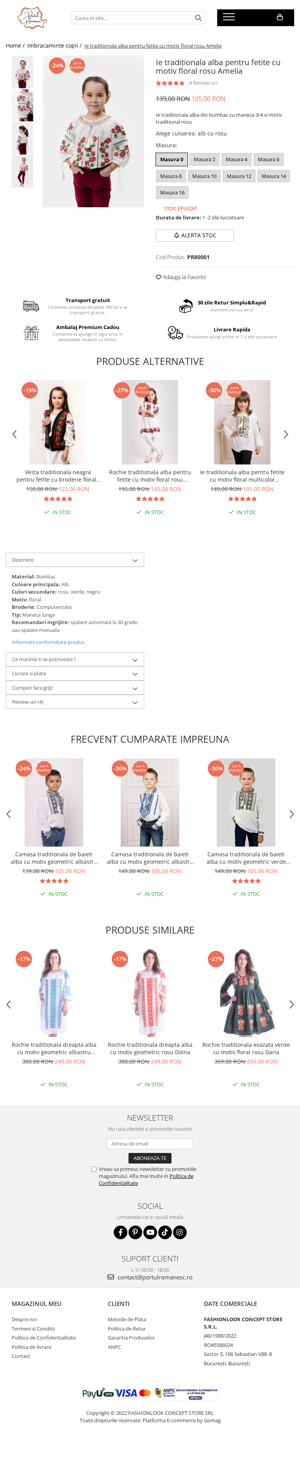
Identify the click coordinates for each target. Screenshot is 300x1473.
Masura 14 (274, 176)
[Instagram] (180, 1232)
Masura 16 (172, 192)
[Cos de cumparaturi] (279, 17)
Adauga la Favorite (184, 277)
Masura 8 (171, 176)
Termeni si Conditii (33, 1328)
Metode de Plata (127, 1319)
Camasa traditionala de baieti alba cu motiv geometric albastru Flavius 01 (150, 857)
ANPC (114, 1346)
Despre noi (24, 1319)
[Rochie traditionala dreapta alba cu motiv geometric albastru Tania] (54, 993)
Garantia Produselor (131, 1337)
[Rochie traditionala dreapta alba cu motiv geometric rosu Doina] (150, 993)
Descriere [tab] (23, 559)
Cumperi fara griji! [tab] (32, 687)
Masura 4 (236, 159)
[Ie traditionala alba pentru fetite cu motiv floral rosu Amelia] (93, 131)
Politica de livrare (31, 1346)
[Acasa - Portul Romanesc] (32, 18)
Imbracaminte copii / (55, 45)
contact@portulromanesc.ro (154, 1277)
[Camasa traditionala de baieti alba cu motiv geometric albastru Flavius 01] (150, 802)
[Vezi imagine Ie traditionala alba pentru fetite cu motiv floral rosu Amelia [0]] (22, 72)
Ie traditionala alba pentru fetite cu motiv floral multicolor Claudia (242, 475)
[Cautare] (198, 17)
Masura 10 (204, 176)
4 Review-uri (203, 82)
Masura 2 (204, 159)
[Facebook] (120, 1232)
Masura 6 (268, 159)
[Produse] (230, 19)
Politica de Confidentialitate (44, 1337)
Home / (16, 45)
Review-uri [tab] (27, 701)
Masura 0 (171, 159)
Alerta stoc (198, 235)
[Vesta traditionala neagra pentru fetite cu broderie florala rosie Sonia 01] (58, 422)
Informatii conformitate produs (48, 642)
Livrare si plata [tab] (29, 673)
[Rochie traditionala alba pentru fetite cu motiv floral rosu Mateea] (150, 422)
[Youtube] (150, 1232)
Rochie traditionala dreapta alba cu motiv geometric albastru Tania (54, 1048)
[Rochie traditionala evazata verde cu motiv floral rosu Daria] (246, 993)
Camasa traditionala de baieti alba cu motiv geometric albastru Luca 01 (54, 857)
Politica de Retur (127, 1328)
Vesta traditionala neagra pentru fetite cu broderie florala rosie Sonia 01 (58, 475)
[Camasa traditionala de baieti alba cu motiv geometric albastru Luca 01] (54, 802)
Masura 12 (239, 176)
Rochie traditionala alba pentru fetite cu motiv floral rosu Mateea (150, 475)
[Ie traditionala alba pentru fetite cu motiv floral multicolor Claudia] (242, 422)
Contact (21, 1355)
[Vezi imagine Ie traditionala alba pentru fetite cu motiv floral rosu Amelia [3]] (22, 171)
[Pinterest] (135, 1232)
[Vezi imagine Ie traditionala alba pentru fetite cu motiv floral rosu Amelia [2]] (22, 138)
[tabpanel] (93, 131)
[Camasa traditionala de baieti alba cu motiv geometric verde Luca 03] (246, 802)
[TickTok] (165, 1232)
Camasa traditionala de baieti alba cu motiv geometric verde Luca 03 (246, 857)
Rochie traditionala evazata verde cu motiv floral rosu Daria (246, 1048)
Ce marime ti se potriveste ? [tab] (44, 659)
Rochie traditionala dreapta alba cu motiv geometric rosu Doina (150, 1048)
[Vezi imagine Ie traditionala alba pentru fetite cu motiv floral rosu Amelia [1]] (22, 105)
